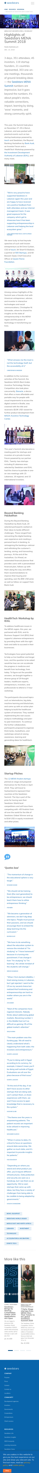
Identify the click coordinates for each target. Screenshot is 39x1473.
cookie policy (18, 1465)
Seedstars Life (8, 1433)
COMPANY (7, 1373)
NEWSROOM (20, 9)
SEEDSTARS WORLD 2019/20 (17, 1218)
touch (6, 140)
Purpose (6, 1377)
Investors (7, 1405)
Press (6, 1381)
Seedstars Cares (9, 1449)
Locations (7, 1393)
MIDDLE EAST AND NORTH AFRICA (19, 1223)
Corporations (8, 1413)
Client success (8, 1421)
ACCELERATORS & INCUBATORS (18, 1238)
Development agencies (11, 1401)
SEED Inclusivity (9, 1441)
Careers (6, 1385)
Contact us (7, 1389)
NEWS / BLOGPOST (13, 1213)
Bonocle (19, 391)
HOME (6, 9)
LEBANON (10, 1228)
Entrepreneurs (8, 1417)
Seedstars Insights (10, 1437)
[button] (10, 1350)
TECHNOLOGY (11, 1233)
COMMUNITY (8, 1397)
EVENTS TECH (11, 1243)
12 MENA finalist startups (19, 779)
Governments (8, 1409)
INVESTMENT (24, 1228)
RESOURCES (12, 9)
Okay (7, 1470)
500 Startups (21, 253)
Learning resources (10, 1445)
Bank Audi (29, 143)
